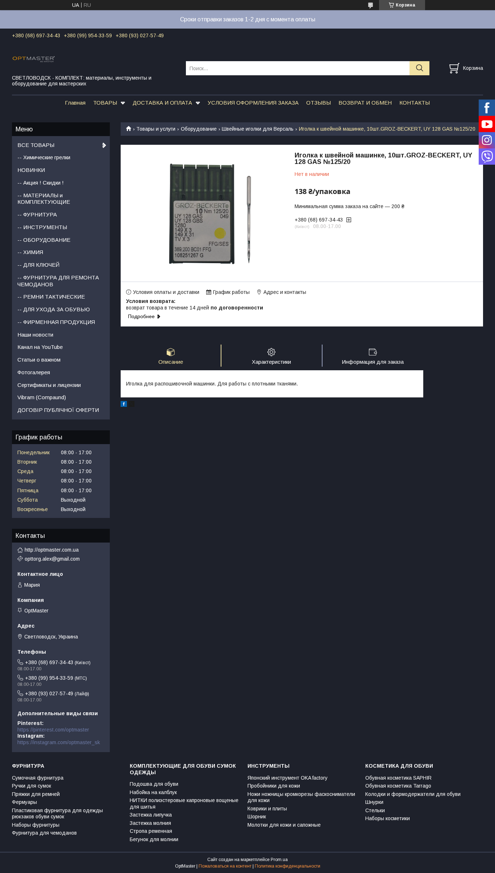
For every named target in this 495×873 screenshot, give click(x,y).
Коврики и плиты (267, 808)
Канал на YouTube (40, 347)
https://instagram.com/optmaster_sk (58, 742)
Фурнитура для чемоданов (44, 833)
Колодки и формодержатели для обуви (413, 794)
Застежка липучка (151, 815)
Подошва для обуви (154, 784)
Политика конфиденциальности (287, 866)
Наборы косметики (387, 818)
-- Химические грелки (43, 157)
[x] (131, 405)
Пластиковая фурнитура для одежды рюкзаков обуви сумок (57, 813)
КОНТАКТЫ (414, 103)
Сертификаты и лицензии (49, 385)
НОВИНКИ (31, 170)
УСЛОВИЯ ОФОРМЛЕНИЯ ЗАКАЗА (253, 103)
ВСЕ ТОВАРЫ (35, 145)
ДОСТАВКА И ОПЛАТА (162, 103)
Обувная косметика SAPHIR (398, 778)
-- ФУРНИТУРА (37, 214)
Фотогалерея (33, 372)
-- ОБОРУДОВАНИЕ (43, 240)
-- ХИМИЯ (30, 252)
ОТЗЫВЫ (318, 103)
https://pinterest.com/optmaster (53, 730)
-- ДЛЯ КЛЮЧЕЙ (38, 265)
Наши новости (35, 335)
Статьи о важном (39, 360)
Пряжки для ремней (36, 794)
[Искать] (419, 68)
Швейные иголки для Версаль (258, 129)
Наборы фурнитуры (35, 825)
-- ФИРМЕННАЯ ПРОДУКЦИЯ (56, 322)
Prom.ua (279, 859)
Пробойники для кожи (274, 786)
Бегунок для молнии (154, 839)
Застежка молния (150, 823)
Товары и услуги (155, 129)
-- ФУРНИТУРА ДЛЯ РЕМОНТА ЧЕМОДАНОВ (58, 280)
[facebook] (124, 405)
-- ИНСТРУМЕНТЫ (42, 227)
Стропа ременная (151, 831)
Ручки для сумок (31, 786)
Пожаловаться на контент (225, 866)
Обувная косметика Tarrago (398, 786)
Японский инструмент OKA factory (288, 778)
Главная (75, 103)
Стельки (375, 810)
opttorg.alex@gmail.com (52, 559)
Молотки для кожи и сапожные (284, 825)
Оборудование (199, 129)
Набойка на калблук (153, 792)
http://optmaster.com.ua (52, 550)
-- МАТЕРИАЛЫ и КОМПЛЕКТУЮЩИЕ (43, 198)
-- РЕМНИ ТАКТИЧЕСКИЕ (51, 297)
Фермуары (24, 802)
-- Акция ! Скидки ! (40, 183)
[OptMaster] (94, 58)
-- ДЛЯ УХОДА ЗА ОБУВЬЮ (53, 309)
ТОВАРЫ (105, 103)
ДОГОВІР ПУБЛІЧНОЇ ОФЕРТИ (58, 410)
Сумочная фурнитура (37, 778)
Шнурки (374, 802)
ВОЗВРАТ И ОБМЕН (365, 103)
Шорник (257, 816)
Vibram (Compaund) (41, 397)
